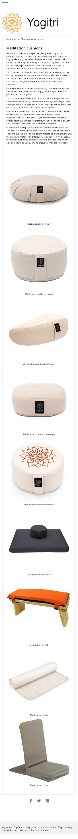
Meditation (11, 38)
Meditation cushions (31, 38)
